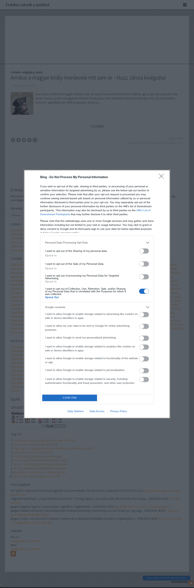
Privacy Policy (118, 411)
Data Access (97, 411)
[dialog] (97, 294)
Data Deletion (75, 411)
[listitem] (97, 243)
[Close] (162, 177)
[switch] (144, 251)
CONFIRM (70, 397)
